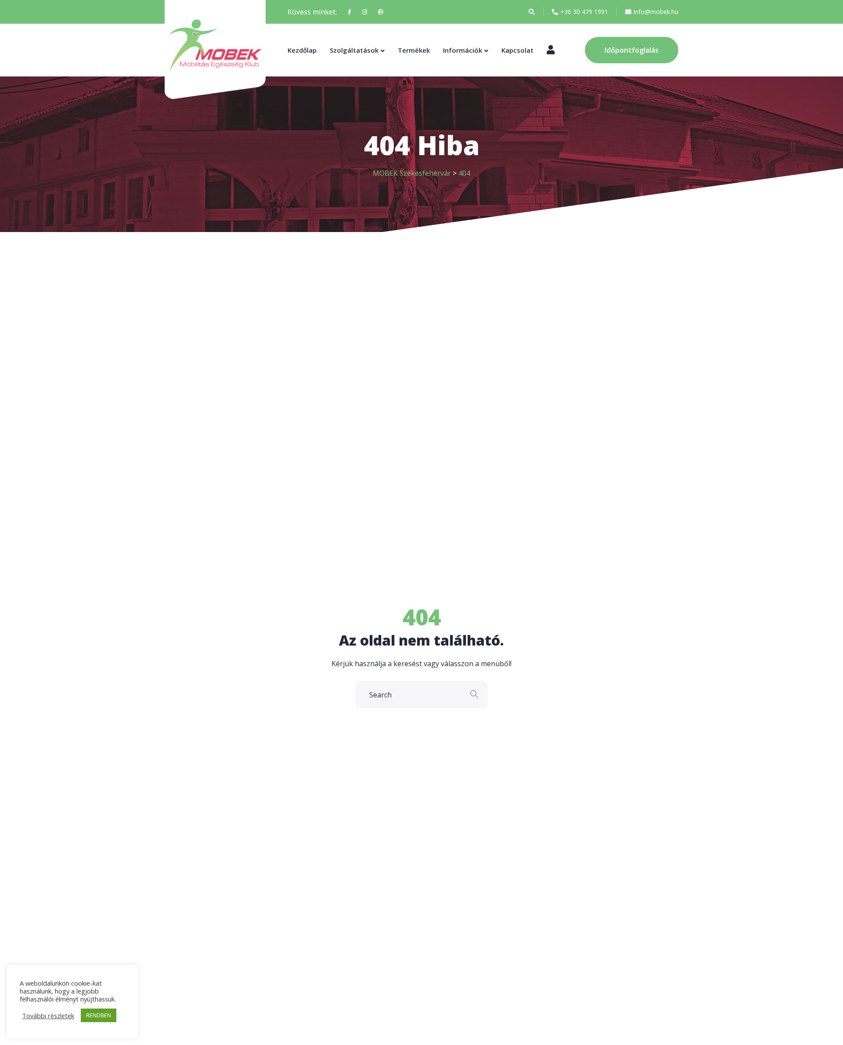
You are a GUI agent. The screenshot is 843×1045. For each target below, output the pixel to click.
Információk (462, 50)
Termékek (414, 50)
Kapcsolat (517, 50)
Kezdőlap (302, 50)
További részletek (48, 1016)
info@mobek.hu (656, 11)
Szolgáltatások (354, 50)
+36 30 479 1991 (584, 11)
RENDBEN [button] (98, 1015)
